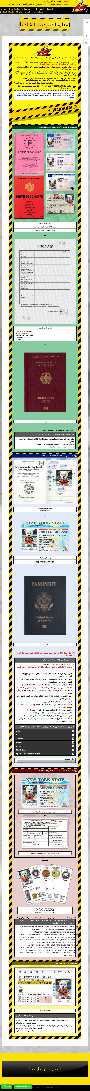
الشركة (19, 12)
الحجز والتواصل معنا (45, 1069)
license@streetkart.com (46, 74)
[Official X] (86, 22)
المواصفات (27, 9)
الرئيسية (3, 9)
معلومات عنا (14, 9)
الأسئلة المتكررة (7, 12)
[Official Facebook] (86, 29)
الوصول (49, 9)
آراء (35, 9)
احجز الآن (6, 1086)
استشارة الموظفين (22, 1086)
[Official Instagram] (86, 36)
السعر (41, 9)
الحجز (27, 12)
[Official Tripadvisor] (86, 42)
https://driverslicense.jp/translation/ (61, 447)
